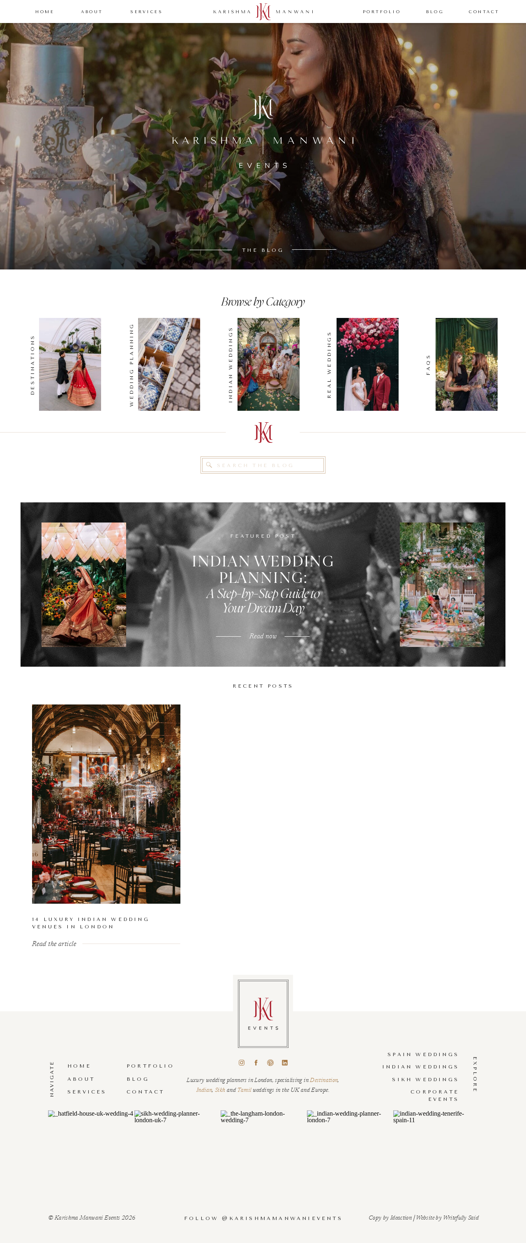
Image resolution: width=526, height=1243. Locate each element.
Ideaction (401, 1217)
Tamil (244, 1089)
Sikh (221, 1089)
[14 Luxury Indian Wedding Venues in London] (106, 804)
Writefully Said (461, 1217)
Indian (204, 1089)
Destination (324, 1079)
